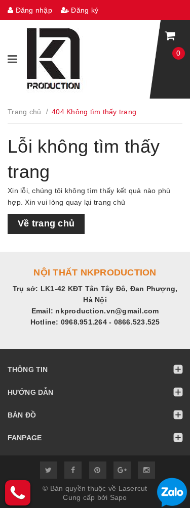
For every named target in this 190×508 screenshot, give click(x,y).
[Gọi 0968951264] (17, 492)
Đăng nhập (32, 10)
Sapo (118, 497)
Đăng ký (83, 10)
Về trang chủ (46, 223)
